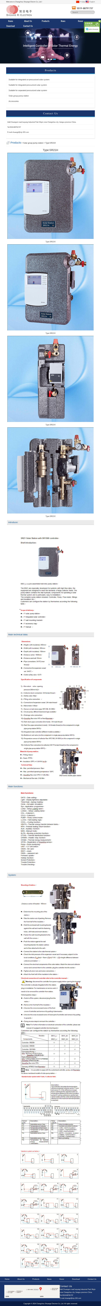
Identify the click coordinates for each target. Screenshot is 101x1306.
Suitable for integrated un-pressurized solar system (29, 79)
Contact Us (92, 1279)
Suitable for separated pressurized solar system (28, 90)
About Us (21, 1279)
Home (7, 1279)
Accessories (14, 101)
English (92, 2)
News (49, 1279)
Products (35, 1279)
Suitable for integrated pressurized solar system (28, 85)
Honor (61, 1279)
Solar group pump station (19, 96)
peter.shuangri (93, 29)
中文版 (82, 2)
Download (76, 1279)
